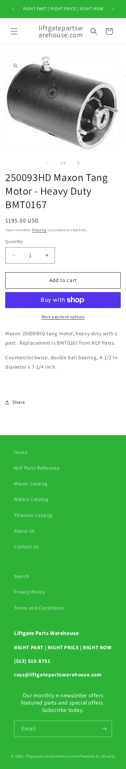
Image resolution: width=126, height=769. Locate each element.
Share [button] (18, 402)
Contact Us (26, 546)
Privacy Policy (29, 592)
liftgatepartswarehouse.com (51, 756)
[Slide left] (47, 163)
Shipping (39, 230)
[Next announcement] (113, 9)
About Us (24, 531)
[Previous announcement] (13, 9)
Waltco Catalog (31, 499)
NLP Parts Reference (36, 468)
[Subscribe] (104, 729)
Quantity (14, 241)
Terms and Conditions (39, 608)
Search (21, 576)
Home (20, 452)
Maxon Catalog (31, 483)
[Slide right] (78, 163)
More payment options (63, 316)
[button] (14, 31)
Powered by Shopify (97, 756)
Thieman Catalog (33, 515)
